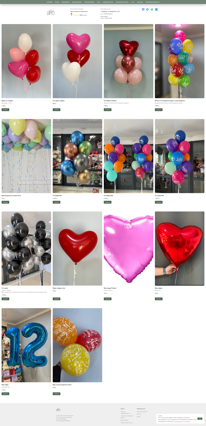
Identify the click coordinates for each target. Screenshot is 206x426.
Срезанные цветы (89, 2)
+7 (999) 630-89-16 (107, 14)
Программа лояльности (153, 2)
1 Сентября (49, 2)
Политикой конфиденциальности (182, 421)
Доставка (140, 2)
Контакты (139, 414)
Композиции (66, 2)
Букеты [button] (57, 2)
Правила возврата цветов (127, 422)
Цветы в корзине (77, 2)
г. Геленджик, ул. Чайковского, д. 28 (110, 11)
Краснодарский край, (106, 9)
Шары (132, 2)
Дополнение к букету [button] (122, 2)
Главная (138, 416)
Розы (98, 2)
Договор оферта (124, 420)
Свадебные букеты (108, 2)
